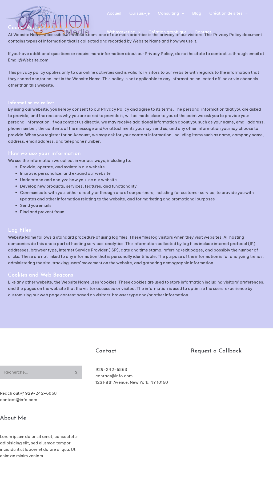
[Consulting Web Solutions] (49, 22)
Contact (203, 31)
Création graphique (167, 31)
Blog (196, 13)
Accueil (114, 13)
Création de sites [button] (226, 13)
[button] (181, 13)
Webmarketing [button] (121, 31)
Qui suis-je (139, 13)
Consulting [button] (168, 13)
